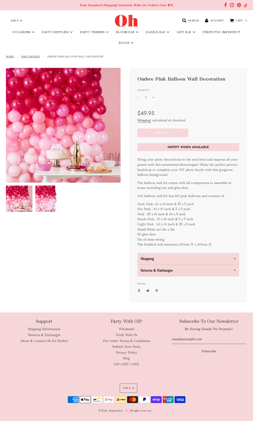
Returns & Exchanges (157, 270)
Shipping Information (44, 329)
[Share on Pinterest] (157, 290)
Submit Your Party (126, 347)
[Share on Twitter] (148, 290)
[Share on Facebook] (140, 290)
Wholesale (126, 329)
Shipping (144, 120)
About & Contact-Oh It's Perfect (44, 341)
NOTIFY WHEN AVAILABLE (188, 147)
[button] (16, 20)
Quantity (143, 90)
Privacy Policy (126, 353)
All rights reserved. (140, 410)
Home (10, 56)
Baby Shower (30, 56)
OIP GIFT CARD (126, 364)
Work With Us (126, 335)
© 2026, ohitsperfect (111, 410)
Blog (126, 358)
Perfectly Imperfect (222, 32)
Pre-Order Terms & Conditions (126, 341)
